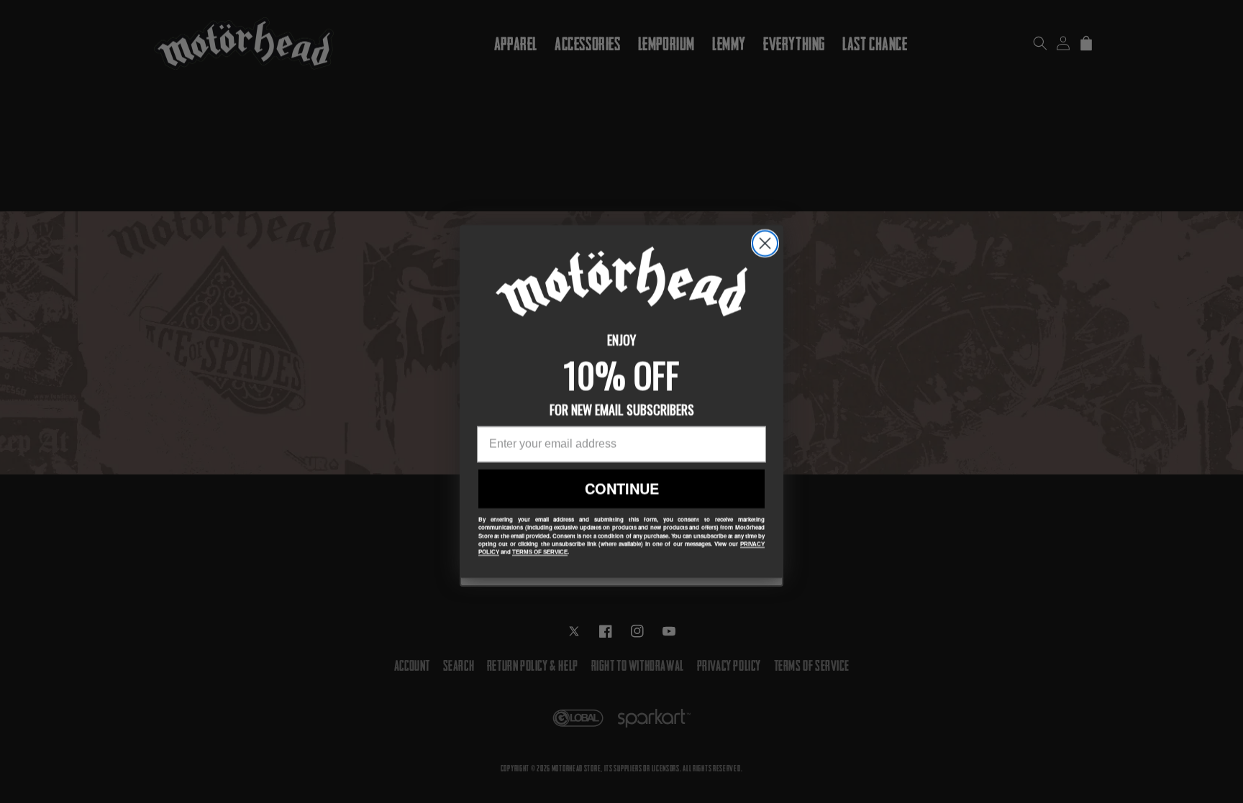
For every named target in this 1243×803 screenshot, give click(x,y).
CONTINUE (622, 488)
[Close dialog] (765, 243)
